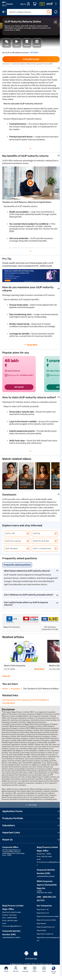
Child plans (43, 700)
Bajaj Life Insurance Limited (46, 920)
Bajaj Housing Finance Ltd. (46, 927)
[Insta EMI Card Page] (42, 4)
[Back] (4, 12)
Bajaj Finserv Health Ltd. (45, 934)
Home (6, 971)
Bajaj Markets (41, 923)
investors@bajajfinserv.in (12, 926)
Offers (35, 971)
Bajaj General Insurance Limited (48, 916)
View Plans (7, 487)
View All (6, 676)
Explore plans (31, 59)
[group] (24, 655)
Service (15, 971)
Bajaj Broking (41, 930)
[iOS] (35, 953)
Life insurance (8, 700)
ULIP (34, 700)
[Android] (26, 953)
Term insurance (24, 700)
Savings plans (8, 703)
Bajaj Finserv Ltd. (43, 909)
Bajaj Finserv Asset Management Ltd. (48, 939)
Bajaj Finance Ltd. (43, 913)
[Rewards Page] (49, 4)
